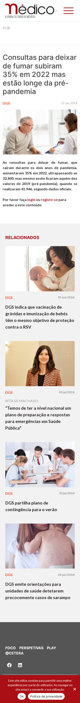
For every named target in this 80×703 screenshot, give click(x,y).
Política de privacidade (46, 696)
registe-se (49, 199)
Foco (10, 648)
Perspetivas (31, 648)
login (31, 199)
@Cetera (14, 653)
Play (51, 648)
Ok (22, 696)
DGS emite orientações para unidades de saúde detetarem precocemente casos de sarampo (37, 591)
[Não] (74, 689)
